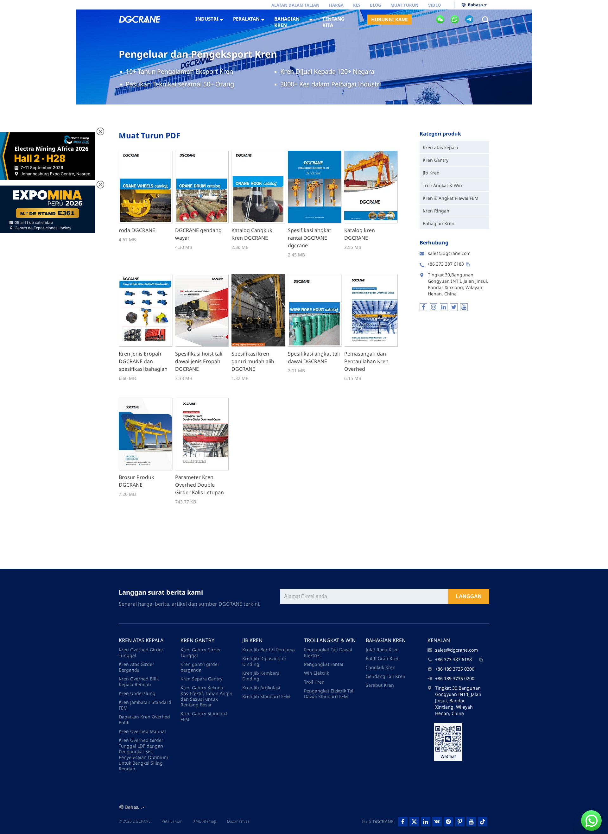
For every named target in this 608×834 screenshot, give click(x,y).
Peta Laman (172, 821)
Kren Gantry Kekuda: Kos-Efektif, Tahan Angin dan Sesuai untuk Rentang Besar (206, 696)
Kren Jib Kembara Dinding (261, 676)
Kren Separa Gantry (201, 679)
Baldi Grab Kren (383, 658)
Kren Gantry (435, 160)
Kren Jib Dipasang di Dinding (264, 661)
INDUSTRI (206, 19)
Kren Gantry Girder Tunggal (200, 652)
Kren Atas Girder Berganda (136, 667)
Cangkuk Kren (381, 667)
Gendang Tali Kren (385, 676)
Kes (356, 5)
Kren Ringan (436, 211)
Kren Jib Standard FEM (266, 696)
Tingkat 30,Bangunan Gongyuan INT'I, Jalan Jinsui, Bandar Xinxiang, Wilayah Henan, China (458, 700)
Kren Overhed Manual (142, 731)
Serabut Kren (380, 685)
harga (336, 5)
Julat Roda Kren (382, 650)
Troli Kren (314, 682)
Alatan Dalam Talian (295, 5)
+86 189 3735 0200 (454, 669)
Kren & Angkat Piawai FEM (450, 198)
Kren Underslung (137, 693)
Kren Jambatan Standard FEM (145, 705)
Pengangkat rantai (323, 664)
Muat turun (404, 5)
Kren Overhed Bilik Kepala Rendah (139, 681)
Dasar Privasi (238, 821)
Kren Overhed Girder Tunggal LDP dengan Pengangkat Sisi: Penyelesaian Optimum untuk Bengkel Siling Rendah (143, 754)
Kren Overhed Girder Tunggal (141, 652)
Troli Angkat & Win (442, 185)
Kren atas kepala (440, 147)
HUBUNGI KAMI (389, 19)
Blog (375, 5)
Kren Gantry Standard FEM (203, 716)
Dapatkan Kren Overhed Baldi (144, 719)
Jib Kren (431, 173)
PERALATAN (246, 19)
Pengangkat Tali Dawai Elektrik (328, 652)
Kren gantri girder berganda (199, 667)
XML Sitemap (204, 821)
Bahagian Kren (438, 223)
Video (434, 5)
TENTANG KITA (333, 22)
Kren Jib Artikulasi (261, 688)
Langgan (469, 596)
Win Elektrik (316, 673)
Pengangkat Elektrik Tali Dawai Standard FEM (329, 693)
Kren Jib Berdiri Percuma (268, 650)
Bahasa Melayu (477, 5)
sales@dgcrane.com (449, 253)
